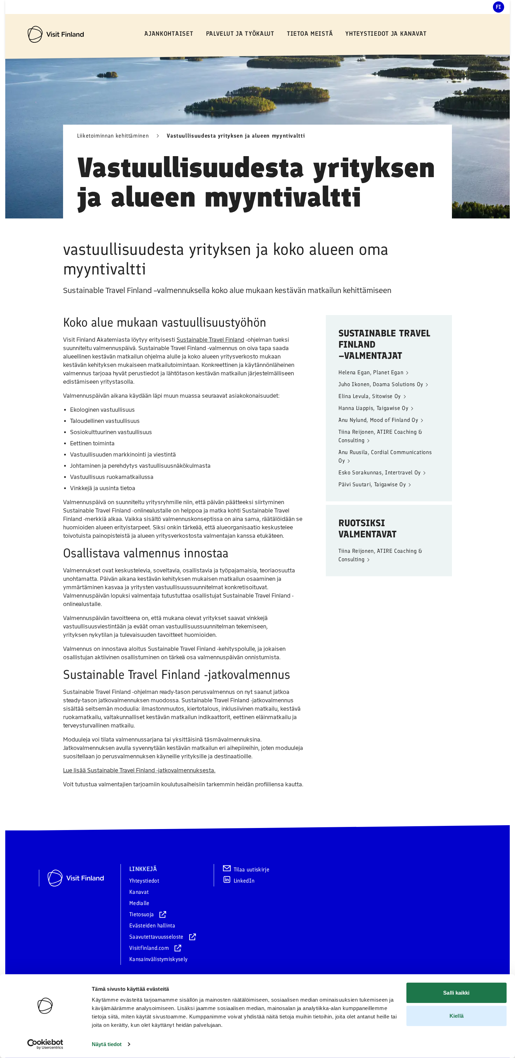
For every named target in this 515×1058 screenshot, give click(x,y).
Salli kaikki (456, 993)
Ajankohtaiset (168, 33)
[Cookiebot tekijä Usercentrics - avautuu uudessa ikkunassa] (45, 1044)
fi (498, 7)
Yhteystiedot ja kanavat (386, 33)
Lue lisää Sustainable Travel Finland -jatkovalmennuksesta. (139, 770)
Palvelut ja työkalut (240, 33)
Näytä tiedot (107, 1044)
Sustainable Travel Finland (210, 339)
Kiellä (456, 1015)
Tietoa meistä (310, 33)
